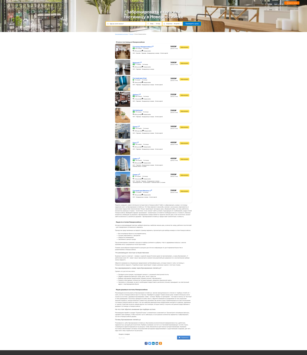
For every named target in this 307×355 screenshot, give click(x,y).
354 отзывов (138, 160)
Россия (131, 34)
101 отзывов (138, 111)
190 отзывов (138, 144)
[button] (172, 24)
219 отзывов (138, 128)
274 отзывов (138, 176)
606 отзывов (138, 96)
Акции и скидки (124, 334)
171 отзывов (138, 192)
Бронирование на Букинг (121, 34)
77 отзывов (138, 64)
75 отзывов (137, 80)
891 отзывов (138, 48)
